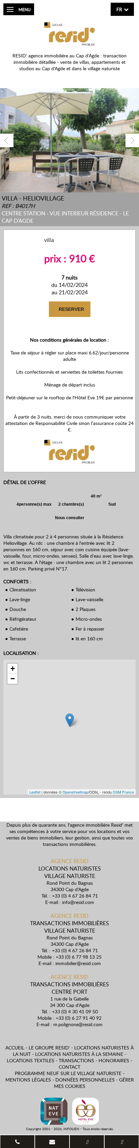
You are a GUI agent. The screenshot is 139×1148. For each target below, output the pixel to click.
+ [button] (12, 668)
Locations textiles (30, 1060)
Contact (69, 1067)
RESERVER (70, 309)
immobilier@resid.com (78, 963)
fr (119, 9)
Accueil (14, 1047)
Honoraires (114, 1060)
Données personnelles (85, 1079)
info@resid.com (78, 902)
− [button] (12, 678)
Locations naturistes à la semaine (79, 1054)
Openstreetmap (75, 792)
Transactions (76, 1060)
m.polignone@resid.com (78, 1024)
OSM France (123, 792)
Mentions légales (28, 1079)
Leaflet (34, 792)
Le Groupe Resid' (49, 1047)
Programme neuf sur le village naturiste (68, 1073)
